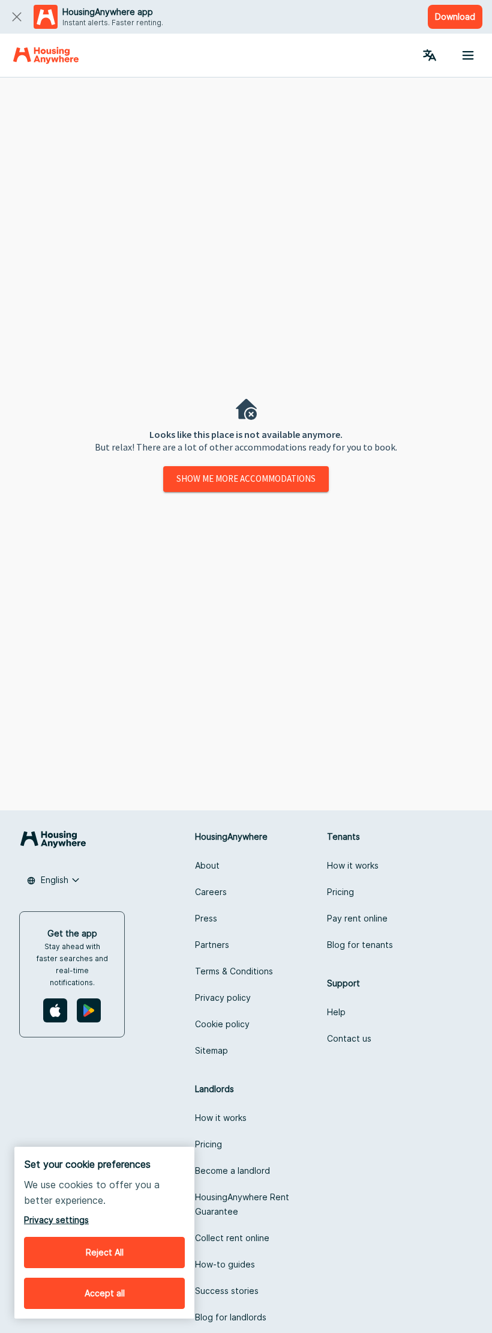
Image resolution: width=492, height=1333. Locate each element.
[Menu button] (468, 55)
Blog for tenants (360, 945)
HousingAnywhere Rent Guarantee (242, 1204)
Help (336, 1012)
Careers (211, 892)
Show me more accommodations (246, 478)
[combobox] (53, 880)
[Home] (46, 55)
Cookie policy (222, 1024)
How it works (353, 865)
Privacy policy (223, 997)
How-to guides (225, 1264)
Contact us (349, 1038)
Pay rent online (357, 918)
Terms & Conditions (234, 971)
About (207, 865)
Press (206, 918)
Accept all (105, 1293)
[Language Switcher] (430, 55)
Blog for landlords (230, 1317)
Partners (212, 945)
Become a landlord (232, 1170)
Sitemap (211, 1050)
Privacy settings (56, 1220)
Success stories (227, 1291)
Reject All (105, 1252)
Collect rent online (232, 1238)
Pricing (340, 892)
